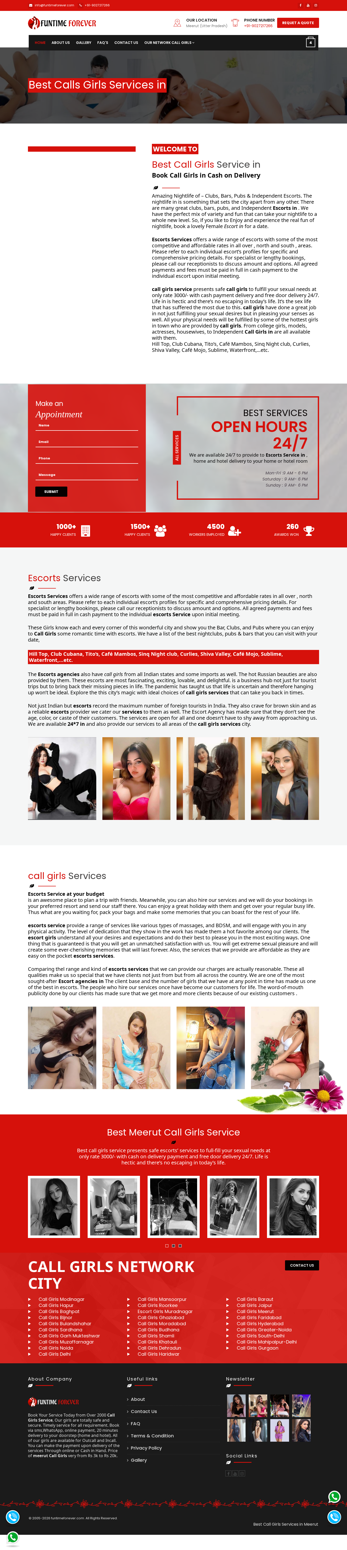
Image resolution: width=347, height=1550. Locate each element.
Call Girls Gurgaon (257, 1348)
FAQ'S (102, 42)
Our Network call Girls (168, 42)
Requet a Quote (298, 22)
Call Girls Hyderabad (260, 1323)
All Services (177, 448)
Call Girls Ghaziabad (161, 1317)
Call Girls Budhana (158, 1330)
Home (40, 42)
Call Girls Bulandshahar (65, 1323)
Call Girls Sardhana (60, 1330)
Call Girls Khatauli (157, 1342)
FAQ (135, 1423)
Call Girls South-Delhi (261, 1336)
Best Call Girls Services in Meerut (285, 1524)
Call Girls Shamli (156, 1336)
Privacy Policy (146, 1448)
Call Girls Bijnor (55, 1317)
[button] (167, 1246)
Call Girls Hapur (56, 1305)
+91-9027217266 (258, 25)
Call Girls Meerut (255, 1311)
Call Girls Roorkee (158, 1305)
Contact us (126, 42)
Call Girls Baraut (255, 1299)
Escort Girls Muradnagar (165, 1311)
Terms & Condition (152, 1436)
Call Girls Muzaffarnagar (66, 1342)
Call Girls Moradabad (162, 1323)
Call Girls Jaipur (254, 1305)
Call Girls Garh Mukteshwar (69, 1336)
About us (61, 42)
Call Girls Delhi (55, 1354)
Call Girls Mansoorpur (162, 1299)
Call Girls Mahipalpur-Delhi (267, 1342)
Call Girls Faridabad (259, 1317)
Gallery (83, 42)
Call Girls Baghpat (59, 1311)
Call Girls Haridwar (159, 1354)
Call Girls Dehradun (159, 1348)
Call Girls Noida (56, 1348)
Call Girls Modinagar (62, 1299)
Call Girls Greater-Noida (264, 1330)
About (138, 1399)
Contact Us (144, 1411)
